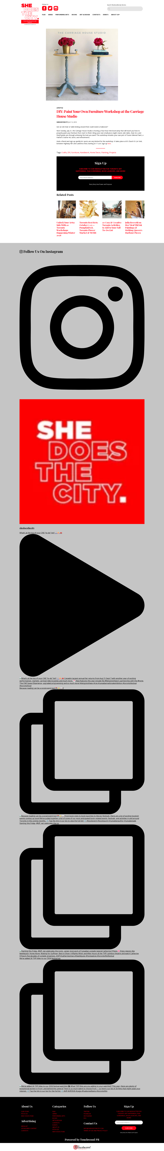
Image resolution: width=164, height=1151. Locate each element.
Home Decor (95, 152)
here (109, 143)
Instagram (88, 1116)
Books (74, 15)
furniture (75, 152)
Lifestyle (60, 108)
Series (50, 15)
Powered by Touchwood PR (82, 1139)
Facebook (87, 1114)
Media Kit (24, 1126)
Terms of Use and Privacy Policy (96, 1131)
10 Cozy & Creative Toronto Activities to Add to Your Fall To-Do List (111, 226)
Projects (112, 152)
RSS (85, 1118)
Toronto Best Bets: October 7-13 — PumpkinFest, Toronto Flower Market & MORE (88, 227)
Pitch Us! (24, 1114)
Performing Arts (62, 15)
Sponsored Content (28, 1128)
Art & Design (85, 15)
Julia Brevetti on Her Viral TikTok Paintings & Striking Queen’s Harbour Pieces (133, 227)
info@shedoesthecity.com (94, 1128)
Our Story (25, 1111)
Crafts (64, 152)
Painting (104, 152)
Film (43, 15)
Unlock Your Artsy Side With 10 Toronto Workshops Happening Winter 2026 (66, 229)
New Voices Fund (27, 1116)
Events (105, 15)
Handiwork (84, 152)
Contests (96, 15)
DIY (69, 152)
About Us (115, 15)
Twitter (86, 1111)
